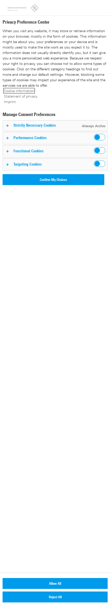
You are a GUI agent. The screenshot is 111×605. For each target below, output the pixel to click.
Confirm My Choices (53, 179)
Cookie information (19, 91)
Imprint (10, 101)
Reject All (55, 597)
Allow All (55, 583)
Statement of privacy (20, 96)
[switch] (99, 137)
